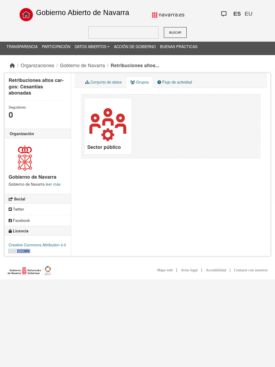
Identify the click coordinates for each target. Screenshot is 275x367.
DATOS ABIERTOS (90, 46)
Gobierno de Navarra (82, 65)
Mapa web (165, 270)
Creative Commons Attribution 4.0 (37, 244)
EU (248, 13)
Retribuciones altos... (135, 65)
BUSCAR (175, 32)
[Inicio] (26, 14)
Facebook (21, 220)
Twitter (18, 209)
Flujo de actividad (176, 82)
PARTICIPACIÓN (56, 46)
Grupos (142, 82)
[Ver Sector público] (108, 126)
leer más (53, 184)
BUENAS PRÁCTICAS (178, 46)
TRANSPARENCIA (22, 46)
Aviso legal (189, 270)
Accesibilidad (216, 270)
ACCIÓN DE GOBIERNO (135, 46)
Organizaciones (37, 65)
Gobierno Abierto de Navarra (82, 13)
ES (237, 13)
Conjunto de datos (105, 82)
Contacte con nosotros (250, 270)
